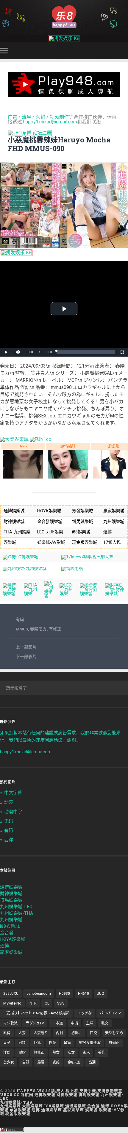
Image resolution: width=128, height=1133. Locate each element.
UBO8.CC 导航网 (16, 1094)
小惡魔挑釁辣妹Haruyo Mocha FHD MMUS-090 (59, 144)
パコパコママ (110, 1013)
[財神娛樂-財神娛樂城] (115, 593)
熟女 (56, 1053)
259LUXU (10, 993)
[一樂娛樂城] (40, 439)
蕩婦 (40, 1062)
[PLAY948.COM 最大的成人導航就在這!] (64, 94)
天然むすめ (114, 1033)
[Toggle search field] (124, 50)
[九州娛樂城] (49, 595)
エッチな (84, 1013)
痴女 (71, 1053)
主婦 (89, 1023)
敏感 (67, 1043)
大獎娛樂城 (32, 1105)
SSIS (60, 1003)
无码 (8, 821)
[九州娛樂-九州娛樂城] (24, 568)
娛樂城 (91, 1109)
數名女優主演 (90, 1043)
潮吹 (22, 1053)
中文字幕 (13, 792)
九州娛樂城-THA (16, 913)
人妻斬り (41, 1033)
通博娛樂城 (11, 887)
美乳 (101, 1053)
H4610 (83, 993)
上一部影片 (26, 647)
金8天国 (74, 1062)
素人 (86, 1053)
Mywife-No (12, 1003)
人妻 (22, 1033)
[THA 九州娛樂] (31, 593)
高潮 (92, 1062)
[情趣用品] (72, 568)
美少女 (8, 1062)
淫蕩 (6, 1053)
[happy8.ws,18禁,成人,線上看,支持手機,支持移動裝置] (64, 16)
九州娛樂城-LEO (16, 906)
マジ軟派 (10, 1023)
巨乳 (37, 1043)
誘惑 (56, 1062)
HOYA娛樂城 (12, 939)
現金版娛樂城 (17, 1113)
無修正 (39, 1053)
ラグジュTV (35, 1023)
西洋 (8, 840)
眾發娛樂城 (20, 1109)
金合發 (6, 932)
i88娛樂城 (10, 926)
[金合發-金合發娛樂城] (90, 593)
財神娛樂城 (11, 893)
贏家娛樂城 (11, 952)
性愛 (52, 1043)
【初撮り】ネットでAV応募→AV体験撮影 (36, 1013)
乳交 (104, 1023)
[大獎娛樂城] (14, 439)
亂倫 (6, 1033)
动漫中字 (13, 811)
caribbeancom (38, 993)
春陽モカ (38, 629)
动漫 (8, 802)
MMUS (22, 629)
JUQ (100, 993)
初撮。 (76, 1033)
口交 (93, 1033)
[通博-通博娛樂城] (20, 556)
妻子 (6, 1043)
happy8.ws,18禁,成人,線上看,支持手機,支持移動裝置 (69, 1090)
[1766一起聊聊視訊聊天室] (87, 556)
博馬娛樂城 (11, 900)
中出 (74, 1023)
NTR (33, 1003)
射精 (22, 1043)
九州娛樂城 (11, 919)
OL (47, 1003)
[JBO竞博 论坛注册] (30, 133)
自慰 (25, 1062)
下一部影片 (26, 656)
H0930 (64, 993)
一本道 (57, 1023)
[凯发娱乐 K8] (64, 38)
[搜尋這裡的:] (64, 688)
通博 (4, 945)
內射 (59, 1033)
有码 (20, 619)
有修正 (55, 629)
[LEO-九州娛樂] (67, 593)
